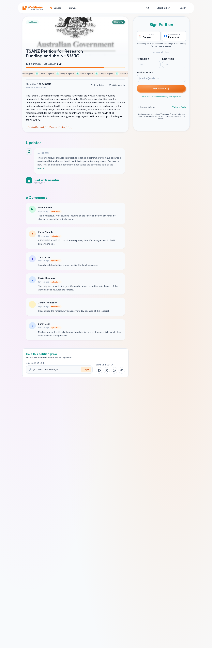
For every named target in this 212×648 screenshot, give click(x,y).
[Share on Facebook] (99, 370)
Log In (183, 8)
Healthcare (32, 22)
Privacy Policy (176, 114)
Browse (73, 8)
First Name (143, 58)
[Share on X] (107, 370)
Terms (163, 114)
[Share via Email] (122, 370)
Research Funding (57, 127)
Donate (57, 8)
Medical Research (36, 127)
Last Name (168, 58)
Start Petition (163, 8)
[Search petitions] (148, 8)
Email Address (145, 72)
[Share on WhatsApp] (114, 370)
